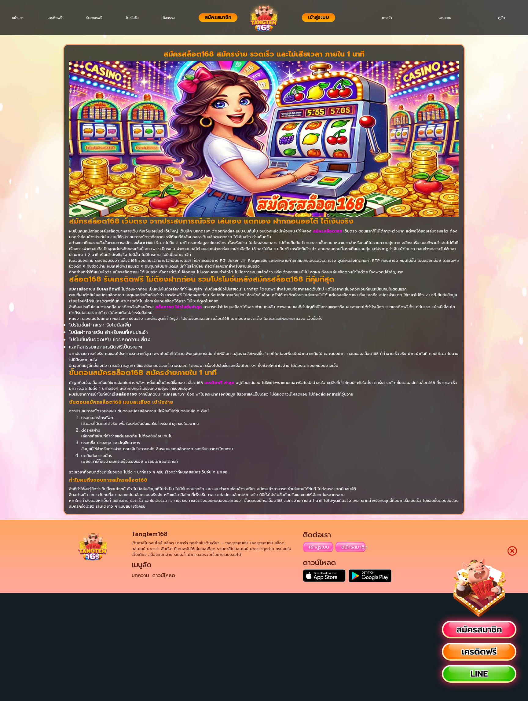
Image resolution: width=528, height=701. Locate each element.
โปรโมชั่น (139, 17)
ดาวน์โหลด (163, 575)
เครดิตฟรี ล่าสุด (219, 382)
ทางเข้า (379, 17)
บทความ (440, 17)
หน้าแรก (19, 17)
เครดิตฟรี (58, 17)
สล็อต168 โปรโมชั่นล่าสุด (178, 307)
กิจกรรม (178, 17)
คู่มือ (500, 17)
